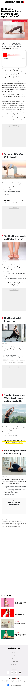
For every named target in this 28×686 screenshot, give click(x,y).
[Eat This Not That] (14, 500)
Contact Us (14, 664)
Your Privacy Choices (15, 685)
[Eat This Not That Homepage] (14, 2)
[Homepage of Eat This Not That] (14, 648)
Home (2, 6)
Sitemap (14, 658)
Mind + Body (9, 6)
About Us (14, 653)
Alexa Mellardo (7, 48)
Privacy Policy (14, 655)
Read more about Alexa (15, 526)
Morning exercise (21, 71)
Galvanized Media (12, 680)
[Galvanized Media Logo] (14, 678)
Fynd (22, 79)
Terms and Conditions (14, 661)
